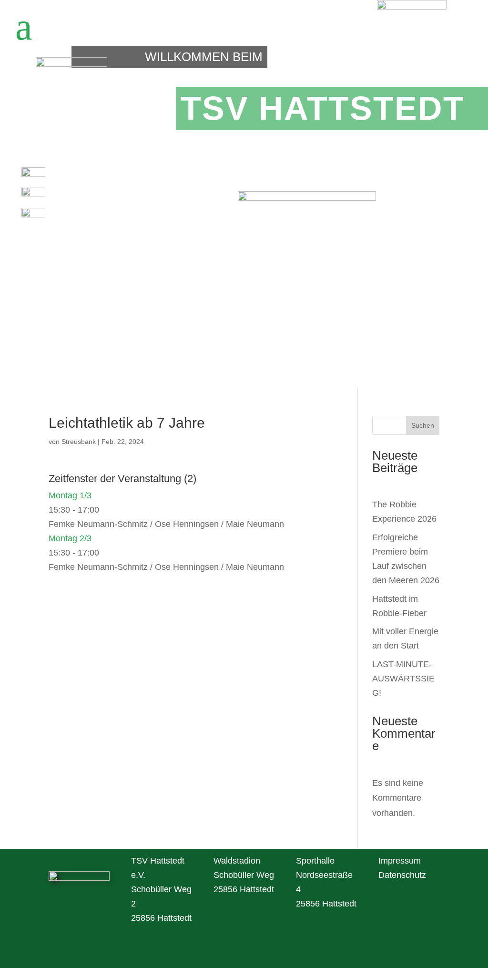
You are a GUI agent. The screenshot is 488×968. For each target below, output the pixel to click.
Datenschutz (402, 875)
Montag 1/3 (70, 495)
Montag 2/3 (70, 538)
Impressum (399, 860)
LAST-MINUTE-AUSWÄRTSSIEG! (403, 678)
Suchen (422, 425)
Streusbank (78, 441)
